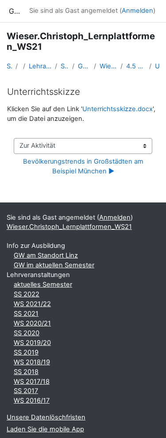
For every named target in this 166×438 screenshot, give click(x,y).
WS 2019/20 (32, 343)
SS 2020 (26, 333)
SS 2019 (26, 352)
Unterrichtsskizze (157, 66)
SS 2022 (26, 294)
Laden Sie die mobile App (45, 429)
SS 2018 (26, 372)
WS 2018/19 (32, 362)
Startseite (9, 66)
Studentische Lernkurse (65, 66)
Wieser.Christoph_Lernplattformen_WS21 (108, 66)
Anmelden (137, 11)
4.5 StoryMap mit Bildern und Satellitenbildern (136, 66)
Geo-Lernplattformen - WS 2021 (84, 66)
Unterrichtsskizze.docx (117, 109)
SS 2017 (26, 391)
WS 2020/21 (32, 323)
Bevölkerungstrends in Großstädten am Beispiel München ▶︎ (84, 166)
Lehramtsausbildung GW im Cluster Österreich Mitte (40, 66)
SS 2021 (26, 314)
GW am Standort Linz (46, 255)
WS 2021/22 (32, 304)
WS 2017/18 (32, 382)
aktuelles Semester (43, 284)
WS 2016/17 (32, 400)
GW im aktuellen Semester (54, 265)
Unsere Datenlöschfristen (46, 417)
